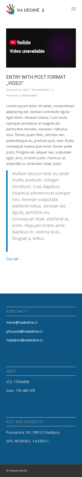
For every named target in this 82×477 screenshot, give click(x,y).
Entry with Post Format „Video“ (36, 80)
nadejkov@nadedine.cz (24, 340)
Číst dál (12, 259)
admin (33, 95)
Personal (12, 95)
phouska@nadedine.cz (24, 331)
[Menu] (73, 8)
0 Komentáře (40, 90)
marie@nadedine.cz (22, 322)
